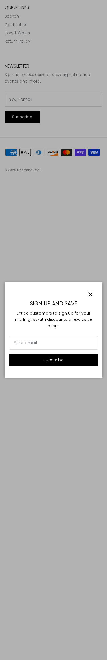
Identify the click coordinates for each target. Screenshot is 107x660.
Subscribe (53, 360)
